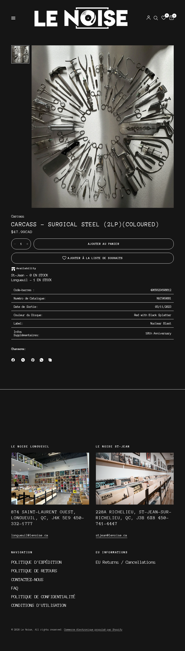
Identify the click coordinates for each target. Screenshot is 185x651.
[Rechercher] (156, 18)
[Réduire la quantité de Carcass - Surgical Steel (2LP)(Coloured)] (15, 244)
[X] (24, 360)
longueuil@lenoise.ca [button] (29, 535)
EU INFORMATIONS (112, 552)
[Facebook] (14, 360)
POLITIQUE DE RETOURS (34, 570)
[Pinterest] (34, 360)
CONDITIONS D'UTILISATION (38, 605)
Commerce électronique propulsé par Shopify (93, 629)
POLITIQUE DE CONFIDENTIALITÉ (43, 596)
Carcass (17, 216)
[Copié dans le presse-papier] (51, 360)
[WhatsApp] (42, 360)
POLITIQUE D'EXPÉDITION (36, 562)
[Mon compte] (148, 18)
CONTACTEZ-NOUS (27, 579)
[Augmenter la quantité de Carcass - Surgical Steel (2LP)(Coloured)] (27, 244)
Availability (26, 268)
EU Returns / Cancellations (125, 562)
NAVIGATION (21, 552)
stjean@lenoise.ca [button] (111, 535)
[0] (171, 18)
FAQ (14, 588)
